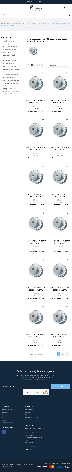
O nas (3, 417)
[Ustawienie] (64, 8)
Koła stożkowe (7, 58)
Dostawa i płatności (7, 409)
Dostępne (53, 65)
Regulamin (5, 412)
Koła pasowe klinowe (9, 60)
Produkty (6, 38)
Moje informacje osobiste (31, 417)
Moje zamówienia (29, 409)
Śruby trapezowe (8, 86)
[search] (69, 14)
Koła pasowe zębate (9, 49)
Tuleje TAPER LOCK (9, 66)
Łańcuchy (6, 44)
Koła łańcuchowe (8, 41)
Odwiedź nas (28, 449)
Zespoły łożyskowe (9, 77)
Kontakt (4, 420)
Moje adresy (28, 414)
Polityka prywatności (7, 414)
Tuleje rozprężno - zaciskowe (12, 69)
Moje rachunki (28, 412)
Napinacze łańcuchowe (10, 83)
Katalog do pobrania (7, 422)
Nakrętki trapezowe (9, 89)
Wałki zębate (7, 52)
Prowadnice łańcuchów (10, 74)
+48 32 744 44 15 (29, 442)
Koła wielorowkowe (9, 63)
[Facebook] (4, 432)
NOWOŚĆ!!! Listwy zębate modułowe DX (11, 93)
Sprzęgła (6, 72)
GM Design (12, 464)
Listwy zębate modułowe (10, 55)
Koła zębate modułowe (10, 46)
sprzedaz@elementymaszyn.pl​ (33, 437)
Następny (67, 354)
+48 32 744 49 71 (29, 440)
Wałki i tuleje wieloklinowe (11, 80)
